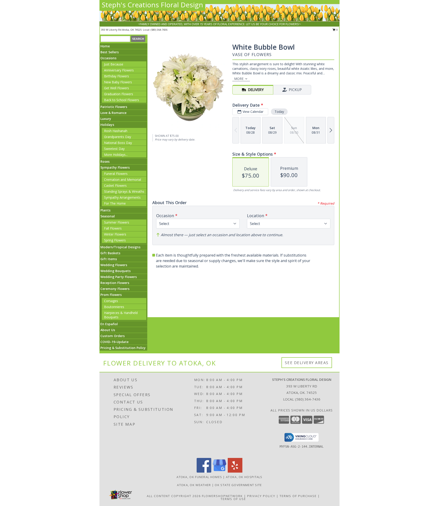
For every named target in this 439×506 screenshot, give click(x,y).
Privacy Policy (261, 496)
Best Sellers (109, 52)
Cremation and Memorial (122, 179)
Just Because (113, 64)
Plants (105, 210)
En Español (109, 324)
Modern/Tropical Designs (120, 247)
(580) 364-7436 (159, 29)
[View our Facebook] (204, 471)
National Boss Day (118, 143)
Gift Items (108, 259)
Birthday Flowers (116, 76)
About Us (107, 330)
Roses (105, 161)
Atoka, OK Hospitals (244, 477)
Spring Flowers (115, 240)
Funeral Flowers (116, 173)
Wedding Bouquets (115, 271)
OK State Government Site (238, 485)
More (239, 78)
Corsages (111, 301)
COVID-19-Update (114, 342)
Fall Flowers (113, 228)
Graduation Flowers (118, 94)
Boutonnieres (114, 307)
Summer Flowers (116, 222)
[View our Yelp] (235, 471)
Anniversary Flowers (119, 70)
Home (105, 46)
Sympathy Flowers (115, 167)
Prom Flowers (111, 294)
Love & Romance (113, 113)
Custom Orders (112, 336)
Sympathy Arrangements (122, 197)
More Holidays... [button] (116, 154)
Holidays (107, 124)
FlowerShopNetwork (222, 496)
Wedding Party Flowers (118, 277)
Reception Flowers (114, 283)
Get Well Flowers (116, 88)
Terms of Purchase (298, 496)
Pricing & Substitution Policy (123, 348)
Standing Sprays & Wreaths (124, 191)
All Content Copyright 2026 (174, 496)
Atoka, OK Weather (194, 485)
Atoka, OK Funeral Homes (199, 477)
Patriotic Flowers (113, 107)
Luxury (105, 118)
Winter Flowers (115, 234)
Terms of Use (233, 499)
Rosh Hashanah (115, 131)
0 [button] (336, 29)
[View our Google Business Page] (219, 471)
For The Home (115, 203)
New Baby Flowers (118, 82)
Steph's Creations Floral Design (152, 5)
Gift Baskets (110, 253)
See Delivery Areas (307, 362)
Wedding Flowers (113, 265)
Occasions (108, 58)
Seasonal (107, 216)
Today (279, 111)
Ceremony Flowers (114, 289)
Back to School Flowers (121, 100)
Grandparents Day (117, 137)
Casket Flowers (115, 185)
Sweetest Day (114, 148)
